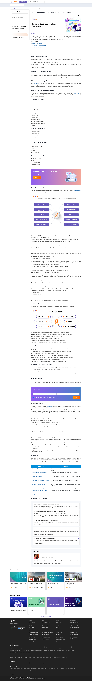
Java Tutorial (58, 627)
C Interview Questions (14, 670)
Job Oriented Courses (24, 648)
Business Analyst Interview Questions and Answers (66, 668)
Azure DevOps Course (45, 639)
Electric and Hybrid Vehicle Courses (36, 650)
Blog (14, 8)
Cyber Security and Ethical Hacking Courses (64, 647)
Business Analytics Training (33, 632)
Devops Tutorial (58, 625)
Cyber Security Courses (32, 630)
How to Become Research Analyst (38, 488)
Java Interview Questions (74, 630)
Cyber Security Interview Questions (51, 668)
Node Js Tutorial (58, 629)
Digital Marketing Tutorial (47, 657)
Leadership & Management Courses (50, 650)
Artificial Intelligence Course (46, 629)
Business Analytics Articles (20, 8)
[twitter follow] (13, 623)
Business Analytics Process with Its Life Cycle (40, 480)
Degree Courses (31, 648)
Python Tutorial (58, 622)
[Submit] (28, 2)
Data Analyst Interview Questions (24, 670)
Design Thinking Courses (14, 652)
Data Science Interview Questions (75, 625)
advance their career (77, 190)
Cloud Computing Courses (60, 639)
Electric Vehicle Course (46, 637)
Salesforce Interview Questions (75, 629)
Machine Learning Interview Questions (37, 668)
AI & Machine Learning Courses (39, 647)
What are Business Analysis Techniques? (40, 49)
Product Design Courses (25, 650)
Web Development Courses (14, 648)
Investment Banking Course (33, 634)
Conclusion (34, 52)
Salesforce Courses (19, 647)
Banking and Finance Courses (15, 650)
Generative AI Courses (69, 650)
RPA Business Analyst (36, 468)
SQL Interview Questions (74, 632)
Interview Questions (28, 677)
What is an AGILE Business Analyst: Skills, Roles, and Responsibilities (19, 31)
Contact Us (16, 677)
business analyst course (55, 461)
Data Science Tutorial (59, 637)
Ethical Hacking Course (46, 630)
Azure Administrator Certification (47, 632)
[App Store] (21, 628)
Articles (27, 5)
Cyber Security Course (45, 634)
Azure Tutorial (58, 634)
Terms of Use (51, 397)
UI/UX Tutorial (64, 657)
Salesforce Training (45, 625)
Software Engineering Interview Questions (38, 670)
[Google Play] (14, 628)
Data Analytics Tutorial (56, 657)
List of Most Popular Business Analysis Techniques (41, 51)
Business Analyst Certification (33, 629)
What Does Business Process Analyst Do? (39, 472)
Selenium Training (45, 627)
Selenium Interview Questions (15, 668)
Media (11, 677)
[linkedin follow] (14, 623)
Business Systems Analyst (37, 476)
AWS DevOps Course (32, 637)
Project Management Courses (50, 647)
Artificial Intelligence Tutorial (37, 657)
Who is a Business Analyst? (37, 47)
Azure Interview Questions (25, 668)
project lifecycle (49, 406)
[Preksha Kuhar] (36, 556)
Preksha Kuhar (34, 15)
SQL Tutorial (29, 657)
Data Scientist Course (32, 622)
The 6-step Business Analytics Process (18, 15)
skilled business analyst (64, 61)
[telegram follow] (19, 623)
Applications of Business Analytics (17, 17)
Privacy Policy (56, 397)
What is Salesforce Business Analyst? (18, 28)
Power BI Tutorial (23, 657)
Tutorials (21, 677)
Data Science (12, 647)
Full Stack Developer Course (33, 639)
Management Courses (60, 650)
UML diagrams (49, 383)
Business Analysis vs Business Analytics (39, 490)
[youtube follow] (16, 623)
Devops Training (31, 627)
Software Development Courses (50, 648)
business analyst (35, 83)
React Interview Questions (74, 634)
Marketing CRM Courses (40, 648)
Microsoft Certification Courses (25, 652)
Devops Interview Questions (74, 627)
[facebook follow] (11, 623)
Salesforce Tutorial (59, 632)
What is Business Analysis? (37, 43)
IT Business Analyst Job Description (18, 37)
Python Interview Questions (74, 622)
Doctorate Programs (60, 648)
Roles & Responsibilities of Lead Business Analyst (19, 23)
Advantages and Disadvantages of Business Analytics (19, 20)
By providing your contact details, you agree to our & (46, 397)
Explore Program (37, 177)
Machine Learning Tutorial (14, 657)
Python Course (31, 625)
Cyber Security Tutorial (59, 630)
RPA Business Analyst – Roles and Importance (19, 26)
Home (11, 8)
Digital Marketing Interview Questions (74, 638)
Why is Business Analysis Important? (39, 45)
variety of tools (76, 93)
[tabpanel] (18, 581)
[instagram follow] (18, 623)
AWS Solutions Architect (46, 622)
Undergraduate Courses (69, 648)
